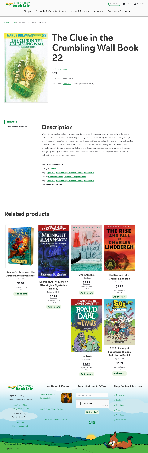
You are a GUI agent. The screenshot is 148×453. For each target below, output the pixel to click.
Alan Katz (120, 359)
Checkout (120, 415)
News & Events (79, 11)
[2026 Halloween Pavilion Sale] (66, 398)
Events (64, 419)
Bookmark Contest (118, 11)
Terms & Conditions (12, 444)
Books (13, 22)
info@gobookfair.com (20, 408)
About (97, 11)
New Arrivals (121, 395)
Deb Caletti (87, 278)
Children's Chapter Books (75, 176)
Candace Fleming (120, 282)
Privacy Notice (50, 444)
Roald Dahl (87, 359)
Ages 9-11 (51, 172)
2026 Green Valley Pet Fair (51, 409)
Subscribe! (92, 412)
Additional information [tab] (17, 126)
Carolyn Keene (61, 69)
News (56, 419)
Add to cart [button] (21, 293)
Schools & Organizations (50, 11)
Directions (20, 422)
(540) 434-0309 (20, 405)
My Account (121, 420)
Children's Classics (75, 172)
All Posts (48, 419)
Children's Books (55, 176)
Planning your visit (20, 426)
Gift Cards (120, 405)
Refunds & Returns (32, 444)
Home (6, 22)
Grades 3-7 (89, 172)
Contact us (67, 84)
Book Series (61, 172)
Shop (27, 11)
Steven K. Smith (54, 292)
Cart (118, 410)
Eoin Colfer (22, 279)
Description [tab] (12, 122)
